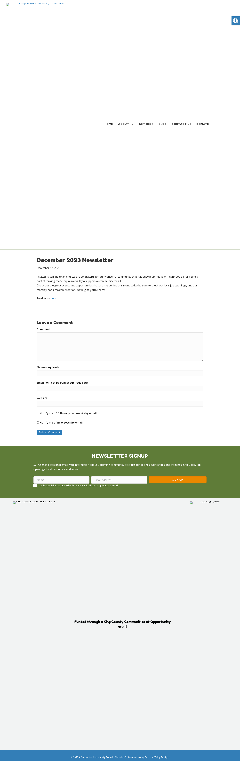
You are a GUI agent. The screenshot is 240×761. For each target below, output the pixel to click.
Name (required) (48, 367)
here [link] (53, 298)
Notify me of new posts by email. (61, 422)
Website (42, 398)
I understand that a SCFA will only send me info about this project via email (78, 485)
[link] (236, 20)
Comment (43, 329)
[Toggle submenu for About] (132, 124)
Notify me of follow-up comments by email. (68, 413)
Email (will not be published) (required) (62, 382)
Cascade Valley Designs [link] (157, 757)
